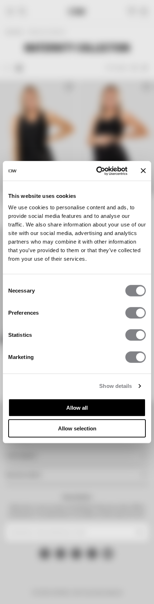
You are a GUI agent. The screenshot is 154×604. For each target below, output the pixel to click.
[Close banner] (143, 170)
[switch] (135, 312)
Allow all (77, 407)
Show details (115, 386)
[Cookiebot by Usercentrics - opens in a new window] (96, 170)
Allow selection (77, 428)
